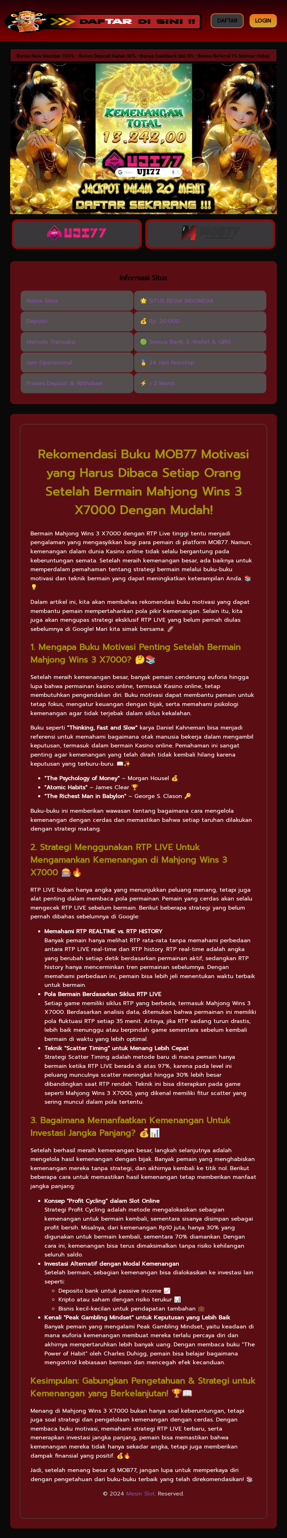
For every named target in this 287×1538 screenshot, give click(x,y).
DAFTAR (227, 21)
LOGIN (263, 21)
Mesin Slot (140, 1494)
